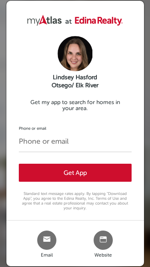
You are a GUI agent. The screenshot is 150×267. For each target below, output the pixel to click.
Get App (75, 172)
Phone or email (32, 128)
